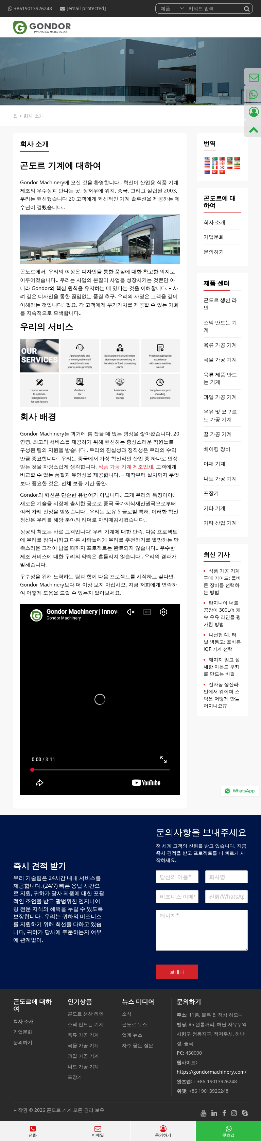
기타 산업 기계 (220, 522)
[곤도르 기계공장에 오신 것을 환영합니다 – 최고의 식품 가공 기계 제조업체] (39, 27)
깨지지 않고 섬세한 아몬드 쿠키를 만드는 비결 (222, 666)
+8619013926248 (33, 8)
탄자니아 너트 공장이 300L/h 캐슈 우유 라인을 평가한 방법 (222, 613)
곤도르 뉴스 (134, 1024)
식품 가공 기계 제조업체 (125, 466)
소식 (127, 1013)
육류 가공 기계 (220, 344)
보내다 (177, 972)
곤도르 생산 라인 (220, 303)
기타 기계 (214, 508)
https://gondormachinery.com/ (211, 1072)
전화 (33, 1135)
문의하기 (214, 251)
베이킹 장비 (217, 448)
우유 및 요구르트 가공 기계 (220, 415)
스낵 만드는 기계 (220, 326)
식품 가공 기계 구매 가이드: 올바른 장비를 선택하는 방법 (222, 581)
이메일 (98, 1135)
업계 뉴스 (132, 1035)
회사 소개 (214, 222)
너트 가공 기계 (220, 478)
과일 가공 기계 (220, 396)
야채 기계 (214, 463)
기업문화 (214, 236)
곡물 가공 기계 (220, 359)
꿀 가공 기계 (218, 433)
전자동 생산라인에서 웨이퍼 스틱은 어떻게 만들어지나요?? (222, 695)
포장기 (211, 493)
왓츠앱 (228, 1135)
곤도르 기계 (59, 1110)
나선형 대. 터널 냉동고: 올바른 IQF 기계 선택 (222, 641)
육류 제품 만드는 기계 (220, 378)
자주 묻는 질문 (137, 1045)
